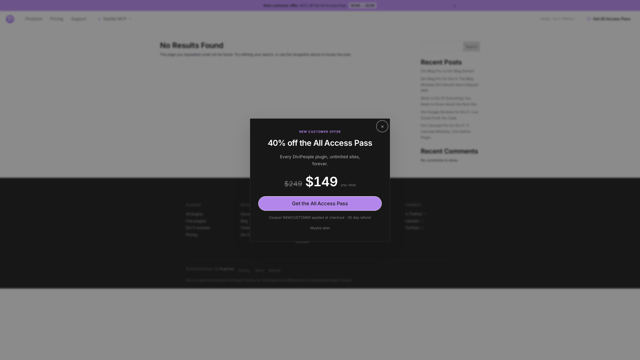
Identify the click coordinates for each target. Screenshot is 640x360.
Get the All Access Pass (320, 203)
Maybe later (320, 228)
